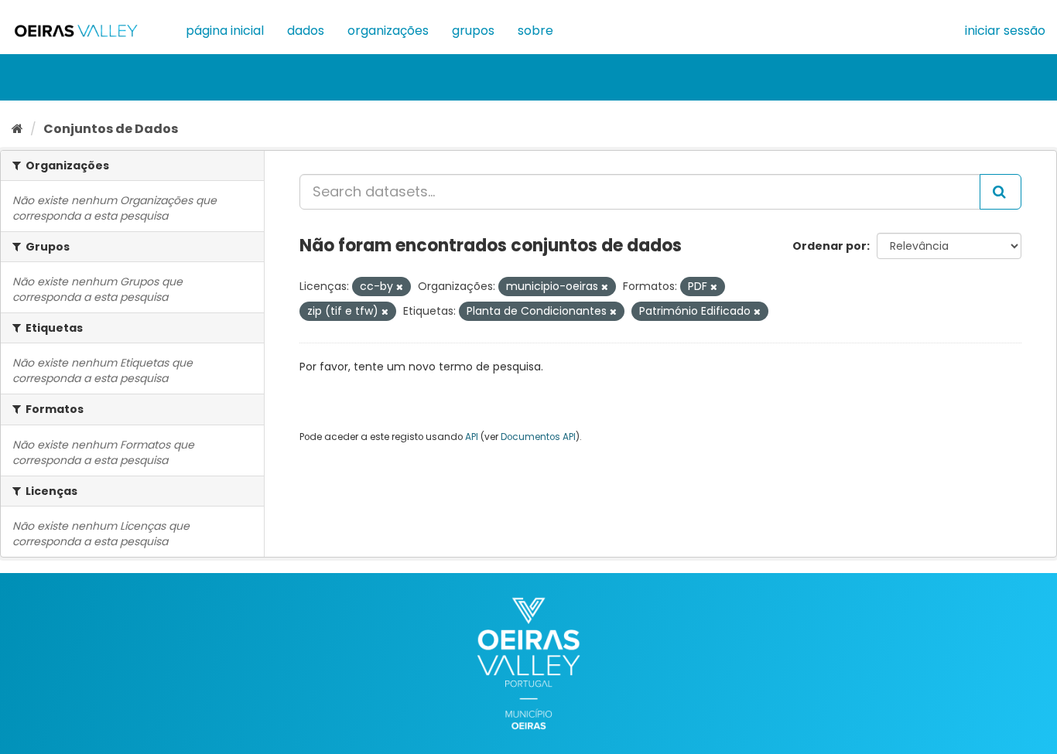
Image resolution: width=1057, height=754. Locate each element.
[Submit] (1000, 192)
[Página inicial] (17, 129)
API (471, 437)
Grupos (473, 30)
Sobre (535, 30)
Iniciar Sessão (1005, 30)
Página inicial (225, 30)
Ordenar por (829, 246)
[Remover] (399, 287)
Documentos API (538, 437)
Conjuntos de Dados (110, 129)
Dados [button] (305, 30)
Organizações (388, 30)
